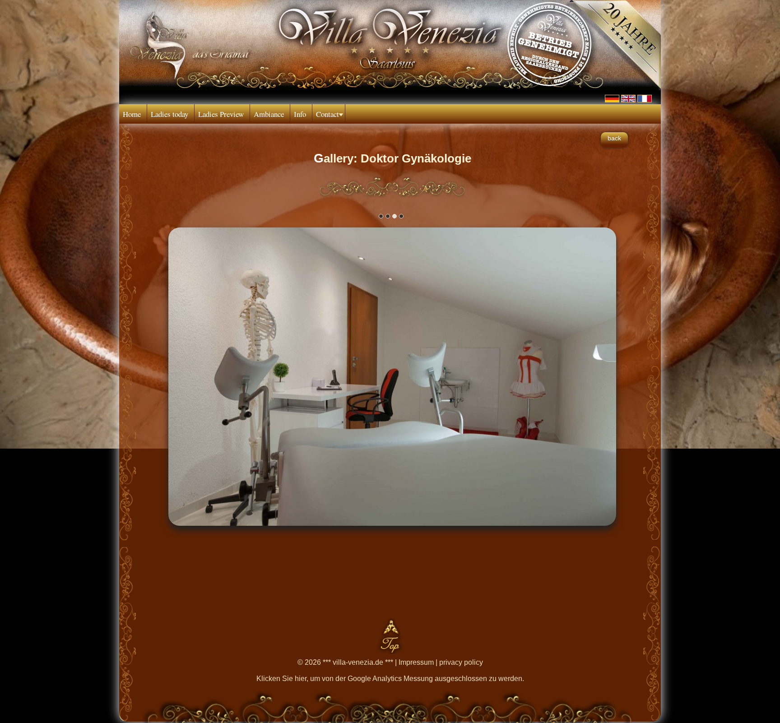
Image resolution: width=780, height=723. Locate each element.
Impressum (416, 662)
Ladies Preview (221, 114)
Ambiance (269, 114)
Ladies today (169, 114)
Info (300, 114)
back (614, 138)
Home (132, 114)
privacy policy (461, 662)
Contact (327, 114)
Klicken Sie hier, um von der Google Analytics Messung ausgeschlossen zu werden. (390, 678)
